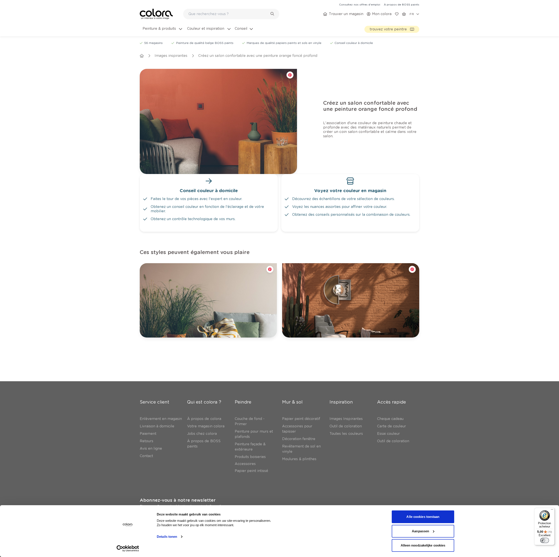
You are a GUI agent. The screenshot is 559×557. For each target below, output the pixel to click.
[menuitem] (162, 31)
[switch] (544, 540)
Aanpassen (420, 531)
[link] (359, 4)
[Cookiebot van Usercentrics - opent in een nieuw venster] (128, 548)
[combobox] (231, 14)
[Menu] (552, 510)
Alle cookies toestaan (422, 517)
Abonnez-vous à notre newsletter (178, 500)
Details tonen (167, 536)
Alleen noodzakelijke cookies (423, 545)
